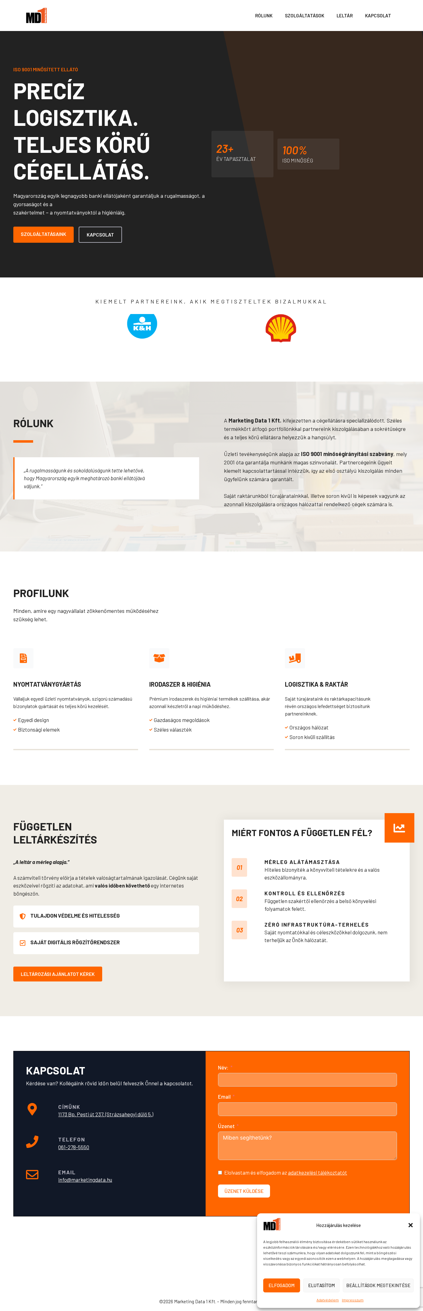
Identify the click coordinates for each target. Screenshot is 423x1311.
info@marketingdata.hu (85, 1179)
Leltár (345, 15)
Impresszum (353, 1300)
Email (224, 1096)
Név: (223, 1067)
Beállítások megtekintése (378, 1285)
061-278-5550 (73, 1147)
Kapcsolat (378, 15)
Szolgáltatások (304, 15)
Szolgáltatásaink (43, 234)
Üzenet (226, 1126)
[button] (411, 1225)
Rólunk (264, 15)
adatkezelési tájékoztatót (317, 1172)
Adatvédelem (327, 1300)
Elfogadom (281, 1285)
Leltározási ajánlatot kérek (58, 974)
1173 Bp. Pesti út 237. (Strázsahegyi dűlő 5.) (105, 1114)
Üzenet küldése (244, 1191)
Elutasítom (321, 1285)
